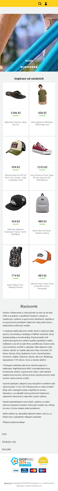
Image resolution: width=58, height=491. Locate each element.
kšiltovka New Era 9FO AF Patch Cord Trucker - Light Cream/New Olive (15, 177)
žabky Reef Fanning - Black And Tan (16, 123)
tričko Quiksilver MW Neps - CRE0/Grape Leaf (42, 123)
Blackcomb (20, 3)
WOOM (29, 60)
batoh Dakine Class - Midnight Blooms (15, 286)
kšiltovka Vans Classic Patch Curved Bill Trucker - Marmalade (42, 286)
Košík (52, 3)
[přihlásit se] (46, 4)
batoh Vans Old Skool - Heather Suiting (42, 231)
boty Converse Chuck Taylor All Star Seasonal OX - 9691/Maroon (42, 177)
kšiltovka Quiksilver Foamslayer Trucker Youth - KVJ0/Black (15, 231)
